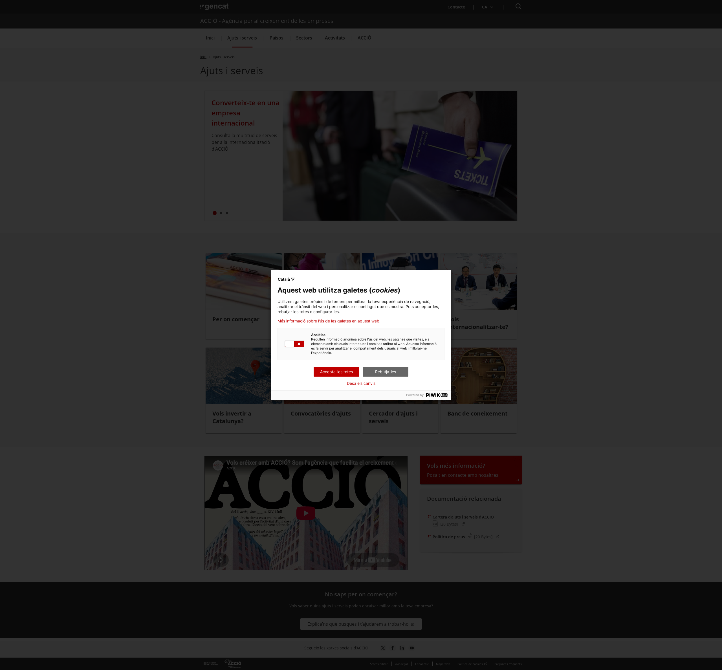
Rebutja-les (385, 371)
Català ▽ (286, 279)
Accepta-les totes (336, 371)
